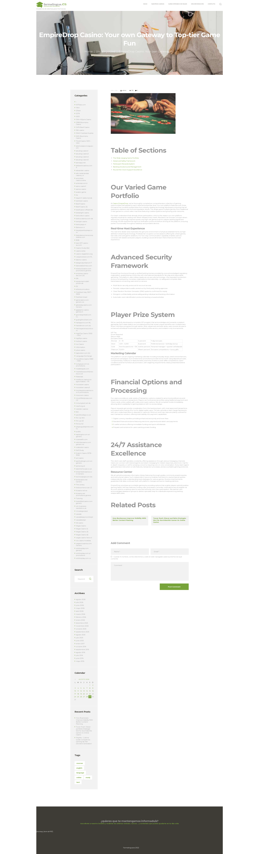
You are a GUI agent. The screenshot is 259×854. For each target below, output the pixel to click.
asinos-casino (81, 189)
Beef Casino (80, 204)
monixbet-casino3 (83, 387)
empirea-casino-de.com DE (82, 274)
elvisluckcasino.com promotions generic (83, 270)
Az (77, 195)
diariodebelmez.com (84, 266)
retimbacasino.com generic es (83, 443)
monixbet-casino (82, 384)
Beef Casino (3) (82, 207)
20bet (78, 111)
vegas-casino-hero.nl (84, 538)
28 (87, 697)
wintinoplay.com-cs (83, 558)
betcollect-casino (82, 216)
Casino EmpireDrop (120, 203)
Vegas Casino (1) (82, 529)
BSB (77, 240)
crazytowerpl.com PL (84, 257)
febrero (81, 617)
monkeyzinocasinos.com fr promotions (84, 391)
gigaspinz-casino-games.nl (82, 311)
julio (79, 602)
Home (89, 51)
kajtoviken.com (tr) (83, 353)
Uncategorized (105, 51)
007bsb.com (81, 105)
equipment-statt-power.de (82, 282)
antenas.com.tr (82, 183)
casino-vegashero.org (84, 254)
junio (80, 605)
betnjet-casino (81, 221)
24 (75, 697)
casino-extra (80, 251)
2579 (78, 113)
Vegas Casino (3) (82, 532)
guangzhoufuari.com (84, 320)
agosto (80, 599)
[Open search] (221, 4)
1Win (78, 108)
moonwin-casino (82, 395)
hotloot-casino (81, 341)
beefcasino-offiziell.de (84, 210)
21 (87, 694)
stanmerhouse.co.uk (84, 469)
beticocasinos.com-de (84, 219)
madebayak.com (82, 369)
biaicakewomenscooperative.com (84, 236)
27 (84, 697)
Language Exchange (84, 356)
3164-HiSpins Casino (83, 119)
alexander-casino (82, 170)
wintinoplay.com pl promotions (83, 554)
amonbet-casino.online (81, 179)
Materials (79, 377)
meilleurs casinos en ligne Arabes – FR (83, 381)
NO (77, 412)
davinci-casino (81, 260)
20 (84, 694)
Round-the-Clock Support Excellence (127, 170)
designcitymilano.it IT (84, 263)
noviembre (82, 626)
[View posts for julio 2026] (75, 679)
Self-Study (80, 450)
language (80, 773)
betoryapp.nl (81, 224)
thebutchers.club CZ (84, 488)
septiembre (82, 632)
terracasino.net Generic (81, 481)
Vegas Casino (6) (82, 535)
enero (80, 620)
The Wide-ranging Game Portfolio (126, 158)
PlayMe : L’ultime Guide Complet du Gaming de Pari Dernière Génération (84, 741)
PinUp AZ (79, 424)
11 (78, 691)
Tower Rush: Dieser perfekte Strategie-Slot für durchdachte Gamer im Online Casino (169, 520)
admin (124, 90)
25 (78, 697)
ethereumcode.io (82, 289)
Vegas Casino (81, 526)
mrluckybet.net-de (83, 403)
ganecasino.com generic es (82, 301)
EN (77, 278)
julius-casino (80, 350)
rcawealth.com (82, 439)
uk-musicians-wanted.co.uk (81, 507)
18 (78, 694)
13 (84, 691)
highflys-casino (81, 338)
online (78, 777)
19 (81, 694)
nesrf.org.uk (80, 406)
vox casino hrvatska (83, 541)
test (78, 782)
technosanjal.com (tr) (84, 477)
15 (90, 691)
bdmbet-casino (82, 201)
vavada (78, 514)
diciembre (82, 623)
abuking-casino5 (82, 160)
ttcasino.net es (81, 490)
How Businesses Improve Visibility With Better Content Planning (129, 519)
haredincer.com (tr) (83, 326)
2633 (78, 116)
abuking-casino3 (82, 154)
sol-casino (80, 458)
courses (79, 763)
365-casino (80, 130)
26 (81, 697)
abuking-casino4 (82, 157)
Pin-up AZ (80, 421)
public (78, 432)
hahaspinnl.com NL (83, 323)
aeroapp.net (81, 163)
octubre (81, 629)
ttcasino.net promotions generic (83, 494)
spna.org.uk (80, 466)
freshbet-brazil (81, 297)
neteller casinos (82, 409)
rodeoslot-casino (82, 447)
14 (87, 691)
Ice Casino (80, 344)
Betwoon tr (80, 227)
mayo (80, 608)
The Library (80, 485)
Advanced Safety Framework (124, 161)
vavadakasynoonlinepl (84, 517)
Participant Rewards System (124, 164)
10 (75, 691)
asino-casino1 (81, 186)
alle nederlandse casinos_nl (82, 174)
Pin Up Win (80, 418)
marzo (80, 614)
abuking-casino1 (82, 151)
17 (75, 694)
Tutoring (79, 498)
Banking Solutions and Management (127, 167)
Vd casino (79, 523)
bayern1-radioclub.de (84, 198)
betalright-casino (82, 213)
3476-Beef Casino (82, 127)
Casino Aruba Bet (82, 248)
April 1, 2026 (114, 90)
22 (90, 694)
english (79, 768)
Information (80, 347)
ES (77, 286)
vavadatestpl (81, 520)
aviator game (81, 192)
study (88, 777)
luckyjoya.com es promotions (82, 365)
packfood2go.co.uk (83, 415)
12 (81, 691)
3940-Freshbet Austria (84, 133)
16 (93, 691)
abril (79, 611)
